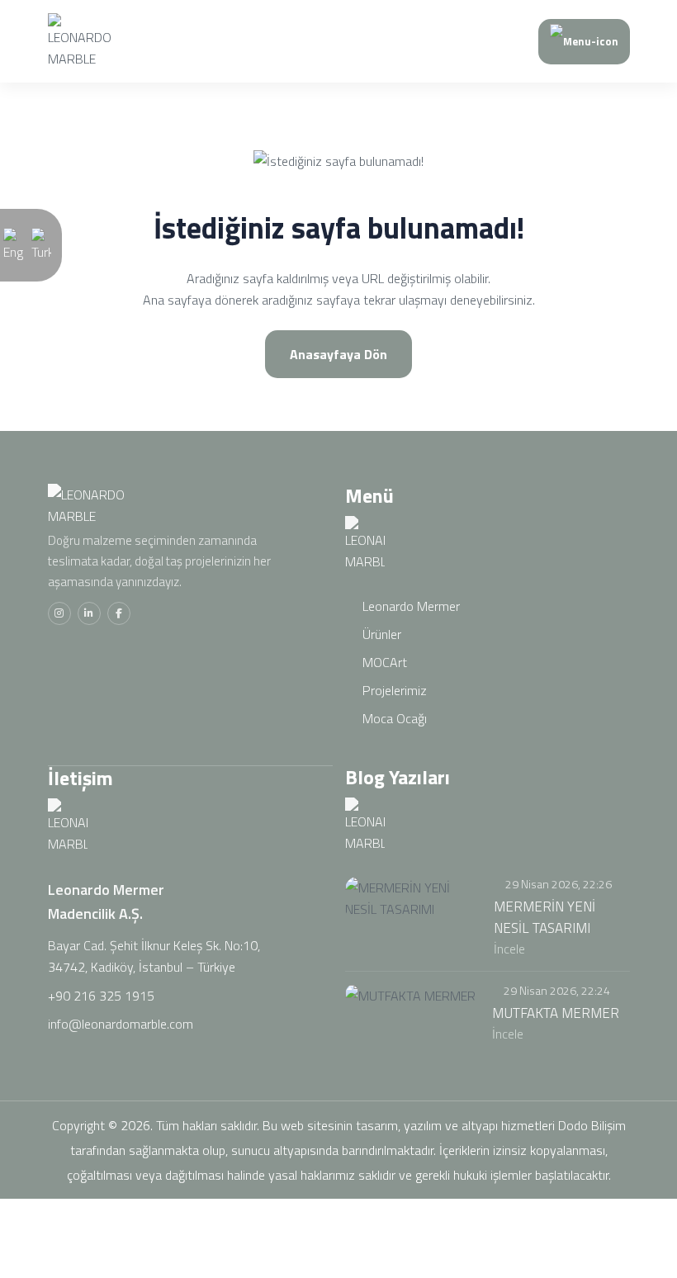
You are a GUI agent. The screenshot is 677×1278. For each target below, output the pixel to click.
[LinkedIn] (89, 613)
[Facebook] (118, 613)
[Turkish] (41, 243)
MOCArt (383, 662)
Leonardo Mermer (409, 606)
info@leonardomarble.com (120, 1024)
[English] (13, 243)
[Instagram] (59, 613)
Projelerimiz (393, 690)
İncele (511, 948)
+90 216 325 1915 (101, 996)
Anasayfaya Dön (338, 354)
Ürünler (380, 634)
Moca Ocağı (393, 718)
